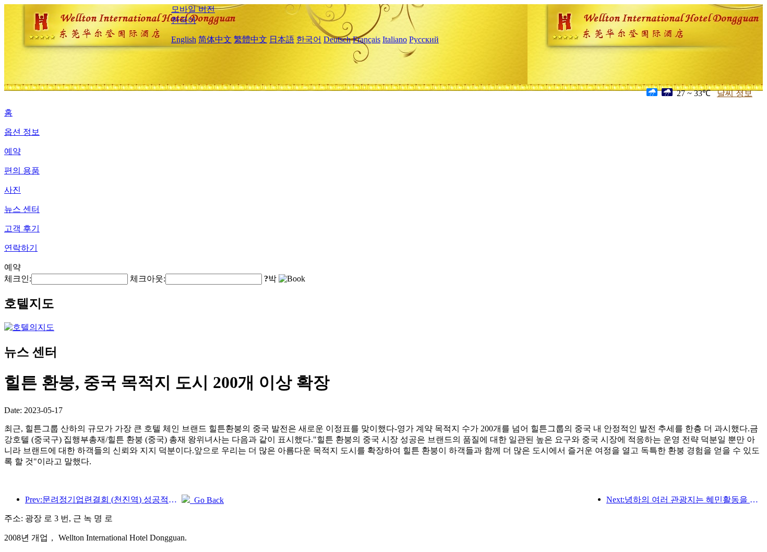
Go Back (207, 500)
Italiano (394, 39)
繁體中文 (250, 39)
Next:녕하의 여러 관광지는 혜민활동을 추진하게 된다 (684, 499)
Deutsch (337, 39)
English (183, 39)
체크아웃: (147, 278)
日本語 (281, 39)
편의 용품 (22, 170)
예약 (12, 151)
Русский (424, 39)
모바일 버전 (193, 9)
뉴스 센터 (22, 209)
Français (366, 39)
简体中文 (215, 39)
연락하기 (21, 247)
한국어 (183, 20)
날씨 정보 (734, 93)
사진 (12, 189)
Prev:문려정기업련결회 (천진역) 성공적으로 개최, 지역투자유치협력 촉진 (103, 499)
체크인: (17, 278)
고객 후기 (22, 228)
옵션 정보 (22, 131)
